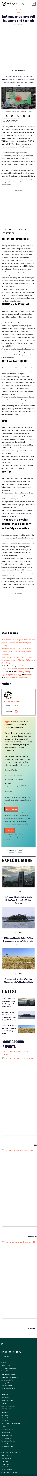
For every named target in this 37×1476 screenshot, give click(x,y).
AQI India (4, 1461)
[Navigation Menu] (34, 4)
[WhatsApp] (2, 1352)
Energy (18, 892)
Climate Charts (6, 1467)
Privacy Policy (6, 1383)
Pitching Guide (6, 1409)
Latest (18, 11)
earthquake (11, 850)
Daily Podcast (5, 1421)
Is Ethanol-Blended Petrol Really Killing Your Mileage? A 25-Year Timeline (18, 900)
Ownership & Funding (8, 1368)
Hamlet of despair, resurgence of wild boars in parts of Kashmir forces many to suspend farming (18, 642)
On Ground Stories (7, 1438)
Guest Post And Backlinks (9, 1377)
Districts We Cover (7, 1446)
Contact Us (4, 1362)
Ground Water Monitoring (9, 1472)
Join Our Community (8, 1406)
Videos (3, 1426)
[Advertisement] (18, 44)
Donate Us (4, 1403)
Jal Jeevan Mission (7, 1470)
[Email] (16, 711)
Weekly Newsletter (7, 1400)
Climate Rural (5, 1444)
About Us (4, 1360)
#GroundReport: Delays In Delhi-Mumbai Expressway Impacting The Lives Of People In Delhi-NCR (18, 660)
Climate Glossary (6, 1418)
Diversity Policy (6, 1386)
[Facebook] (17, 1352)
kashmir (20, 850)
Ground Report (20, 70)
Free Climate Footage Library (10, 1423)
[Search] (23, 4)
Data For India (6, 1458)
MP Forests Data (6, 1456)
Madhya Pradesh (6, 1435)
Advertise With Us (7, 1380)
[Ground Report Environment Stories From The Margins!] (9, 3)
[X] (13, 1352)
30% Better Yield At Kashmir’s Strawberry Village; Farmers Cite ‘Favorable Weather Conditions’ (16, 651)
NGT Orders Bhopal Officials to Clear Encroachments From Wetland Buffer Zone (18, 941)
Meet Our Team (6, 1365)
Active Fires (5, 1464)
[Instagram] (6, 1352)
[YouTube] (10, 1352)
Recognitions (5, 1371)
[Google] (20, 1352)
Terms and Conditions (8, 1388)
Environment (5, 1433)
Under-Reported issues (19, 669)
